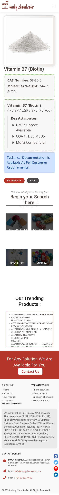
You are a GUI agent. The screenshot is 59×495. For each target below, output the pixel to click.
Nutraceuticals (42, 230)
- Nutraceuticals (39, 393)
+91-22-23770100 (24, 477)
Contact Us (30, 371)
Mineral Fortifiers (42, 265)
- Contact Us (8, 400)
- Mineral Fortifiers (41, 400)
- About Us (7, 393)
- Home (5, 389)
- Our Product (8, 396)
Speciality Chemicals (17, 265)
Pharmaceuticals (17, 230)
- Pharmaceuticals (40, 389)
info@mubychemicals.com (28, 471)
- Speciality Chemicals (42, 396)
